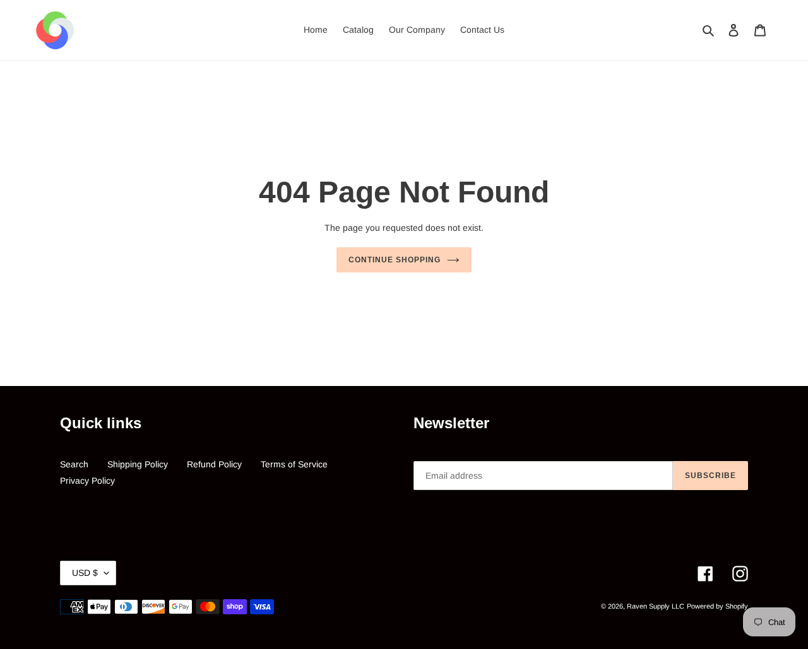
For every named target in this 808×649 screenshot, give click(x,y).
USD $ (85, 573)
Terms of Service (294, 464)
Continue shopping (394, 259)
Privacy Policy (87, 481)
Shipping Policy (137, 464)
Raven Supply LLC (655, 606)
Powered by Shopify (717, 606)
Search (74, 464)
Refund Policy (214, 464)
